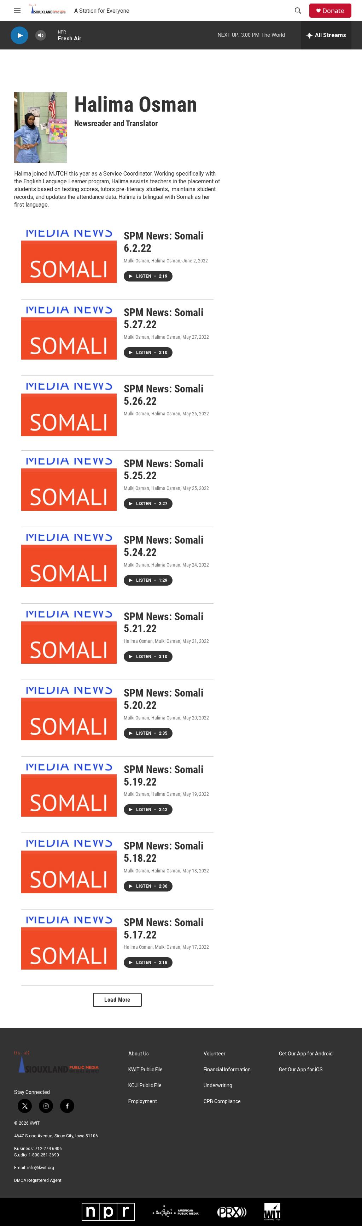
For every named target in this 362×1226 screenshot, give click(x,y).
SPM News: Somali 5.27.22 (164, 318)
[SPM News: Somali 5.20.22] (69, 713)
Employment (142, 1101)
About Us (138, 1053)
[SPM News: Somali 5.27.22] (69, 333)
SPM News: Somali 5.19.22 (164, 775)
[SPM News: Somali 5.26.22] (69, 409)
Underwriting (218, 1085)
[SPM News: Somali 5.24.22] (69, 560)
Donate (333, 10)
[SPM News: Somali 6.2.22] (69, 256)
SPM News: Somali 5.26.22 (164, 395)
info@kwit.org (40, 1167)
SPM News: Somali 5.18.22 (164, 852)
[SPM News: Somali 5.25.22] (69, 484)
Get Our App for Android (306, 1053)
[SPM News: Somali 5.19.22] (69, 790)
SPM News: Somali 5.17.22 (164, 928)
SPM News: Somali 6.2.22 (164, 242)
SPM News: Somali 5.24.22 (164, 546)
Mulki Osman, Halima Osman (152, 260)
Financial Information (227, 1069)
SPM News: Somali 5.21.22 (164, 622)
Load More (117, 999)
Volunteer (215, 1053)
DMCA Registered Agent (38, 1180)
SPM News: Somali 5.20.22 (164, 699)
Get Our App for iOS (301, 1069)
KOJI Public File (145, 1085)
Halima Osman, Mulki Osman (152, 641)
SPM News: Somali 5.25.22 (164, 469)
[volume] (41, 35)
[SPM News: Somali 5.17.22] (69, 943)
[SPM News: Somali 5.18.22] (69, 866)
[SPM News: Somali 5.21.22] (69, 637)
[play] (19, 35)
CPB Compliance (222, 1101)
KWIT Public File (145, 1069)
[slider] (52, 35)
